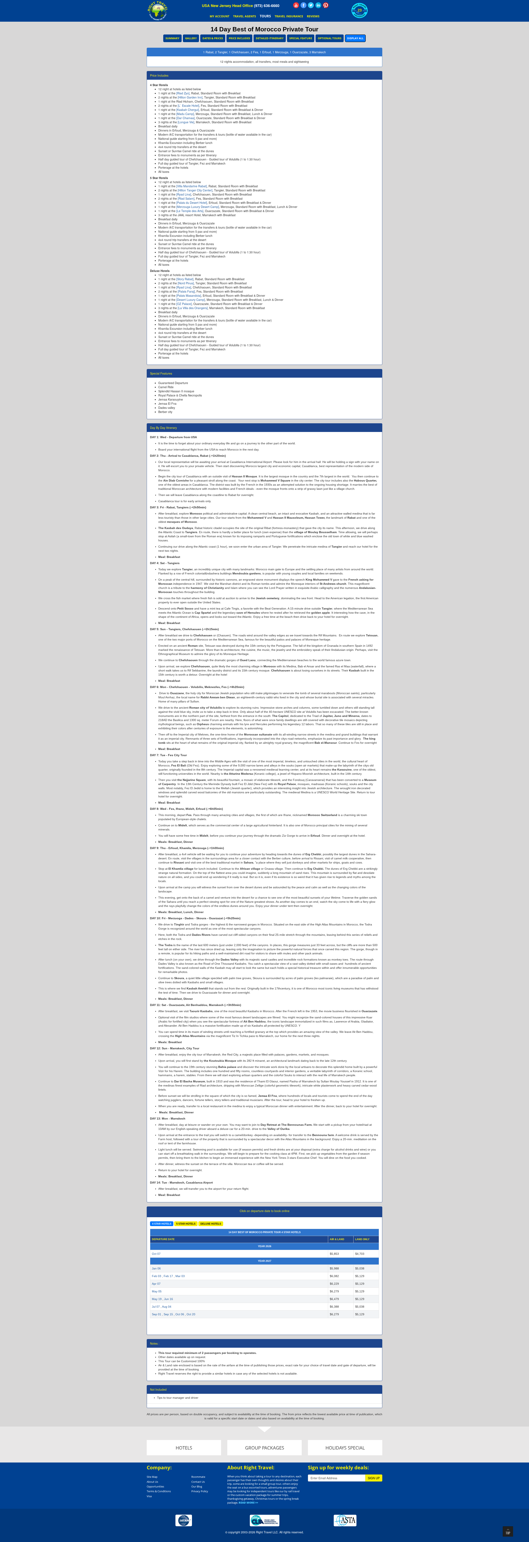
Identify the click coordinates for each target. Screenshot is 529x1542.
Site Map (152, 1477)
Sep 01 (156, 1314)
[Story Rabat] (184, 279)
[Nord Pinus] (186, 283)
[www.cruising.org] (264, 1520)
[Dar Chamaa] (185, 118)
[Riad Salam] (186, 198)
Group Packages (264, 1448)
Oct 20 (191, 1314)
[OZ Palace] (184, 304)
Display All (355, 38)
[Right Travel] (158, 11)
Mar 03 (180, 1276)
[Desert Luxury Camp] (190, 300)
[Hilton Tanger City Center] (195, 190)
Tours (265, 16)
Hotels (184, 1448)
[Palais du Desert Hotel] (191, 202)
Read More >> (248, 1502)
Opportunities (155, 1486)
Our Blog (196, 1486)
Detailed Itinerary (270, 38)
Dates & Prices (213, 38)
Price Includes (239, 38)
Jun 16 (168, 1299)
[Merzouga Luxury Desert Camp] (197, 207)
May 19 (157, 1299)
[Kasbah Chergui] (187, 110)
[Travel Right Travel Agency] (318, 5)
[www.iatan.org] (183, 1520)
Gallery (191, 38)
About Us (152, 1482)
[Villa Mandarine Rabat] (191, 186)
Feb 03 (156, 1276)
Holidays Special (345, 1448)
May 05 (157, 1291)
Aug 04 (166, 1306)
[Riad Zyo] (182, 93)
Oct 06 (179, 1314)
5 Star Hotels (185, 1223)
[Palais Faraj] (186, 291)
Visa (149, 1496)
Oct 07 (156, 1253)
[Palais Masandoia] (188, 295)
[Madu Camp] (185, 114)
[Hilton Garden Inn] (190, 97)
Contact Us (198, 1482)
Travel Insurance (289, 16)
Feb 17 (168, 1276)
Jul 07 (156, 1306)
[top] (508, 1531)
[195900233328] (303, 5)
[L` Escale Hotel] (188, 105)
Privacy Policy (199, 1491)
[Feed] (296, 5)
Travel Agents (244, 16)
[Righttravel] (311, 5)
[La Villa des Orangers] (193, 308)
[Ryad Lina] (183, 194)
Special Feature (300, 38)
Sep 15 (168, 1314)
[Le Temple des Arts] (189, 211)
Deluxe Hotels (210, 1223)
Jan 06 (156, 1268)
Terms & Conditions (159, 1491)
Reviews (313, 16)
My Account (219, 16)
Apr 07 (156, 1283)
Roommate (198, 1477)
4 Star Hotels (161, 1223)
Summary (172, 38)
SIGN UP (374, 1478)
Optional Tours (329, 38)
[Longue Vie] (186, 122)
